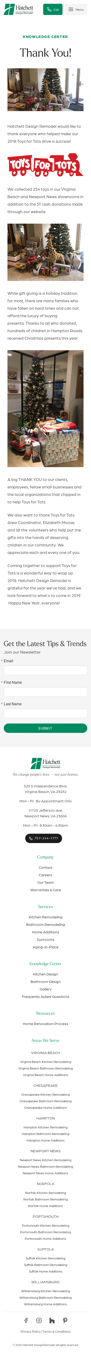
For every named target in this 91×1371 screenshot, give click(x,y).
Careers (45, 875)
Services (45, 907)
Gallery (46, 989)
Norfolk (45, 1183)
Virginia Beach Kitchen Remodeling (45, 1061)
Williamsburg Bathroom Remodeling (45, 1297)
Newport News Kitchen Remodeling (45, 1160)
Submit (45, 728)
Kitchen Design (45, 974)
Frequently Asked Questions (45, 996)
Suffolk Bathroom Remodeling (45, 1264)
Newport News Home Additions (45, 1173)
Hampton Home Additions (46, 1140)
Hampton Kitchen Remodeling (45, 1127)
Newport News (46, 1151)
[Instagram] (39, 1320)
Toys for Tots (62, 514)
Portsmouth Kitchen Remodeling (45, 1225)
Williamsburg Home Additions (45, 1304)
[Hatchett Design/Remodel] (18, 9)
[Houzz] (52, 1320)
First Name (13, 682)
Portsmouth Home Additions (45, 1238)
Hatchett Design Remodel (31, 126)
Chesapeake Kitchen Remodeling (45, 1094)
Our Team (45, 882)
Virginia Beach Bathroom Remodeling (45, 1068)
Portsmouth (46, 1216)
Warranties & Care (45, 889)
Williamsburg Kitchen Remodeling (45, 1291)
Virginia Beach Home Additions (45, 1074)
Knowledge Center (45, 964)
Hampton (45, 1118)
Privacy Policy (31, 1331)
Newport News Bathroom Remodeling (45, 1166)
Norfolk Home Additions (45, 1205)
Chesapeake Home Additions (45, 1107)
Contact (45, 867)
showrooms (68, 196)
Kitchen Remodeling (46, 917)
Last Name (13, 704)
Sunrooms (45, 939)
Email (8, 661)
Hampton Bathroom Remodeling (45, 1133)
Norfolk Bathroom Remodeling (45, 1199)
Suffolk (45, 1249)
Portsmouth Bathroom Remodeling (45, 1232)
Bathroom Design (46, 981)
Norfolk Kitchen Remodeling (45, 1192)
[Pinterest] (65, 1320)
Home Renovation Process (45, 1023)
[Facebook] (26, 1320)
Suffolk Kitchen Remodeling (45, 1258)
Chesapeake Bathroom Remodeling (46, 1101)
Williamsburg (45, 1282)
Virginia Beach (45, 1052)
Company (45, 857)
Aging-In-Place (46, 947)
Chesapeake (45, 1085)
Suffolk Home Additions (46, 1271)
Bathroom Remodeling (45, 924)
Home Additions (45, 932)
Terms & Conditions (56, 1331)
